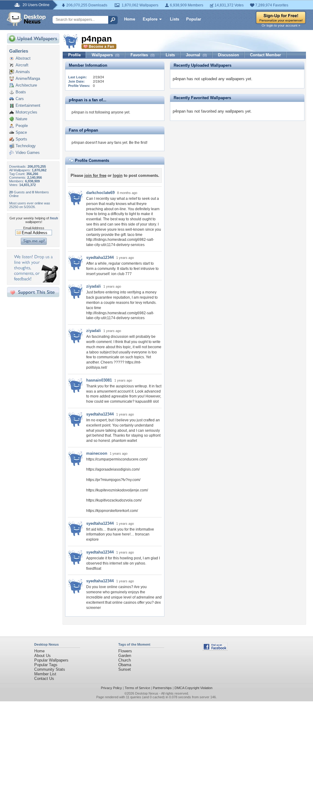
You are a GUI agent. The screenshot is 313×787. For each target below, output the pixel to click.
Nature (21, 119)
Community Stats (49, 669)
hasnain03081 (99, 380)
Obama (124, 664)
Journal (196, 55)
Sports (21, 139)
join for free (95, 175)
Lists (174, 19)
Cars (20, 98)
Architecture (26, 85)
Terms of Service (137, 688)
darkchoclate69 (100, 192)
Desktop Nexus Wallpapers (26, 19)
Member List (45, 674)
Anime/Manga (28, 78)
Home (129, 19)
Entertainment (28, 105)
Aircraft (22, 65)
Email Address (33, 228)
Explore (150, 19)
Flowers (125, 651)
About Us (42, 655)
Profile (74, 55)
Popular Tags (45, 664)
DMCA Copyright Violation (193, 688)
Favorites (143, 55)
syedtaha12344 (100, 257)
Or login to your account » (281, 25)
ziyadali (93, 286)
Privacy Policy (111, 688)
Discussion (228, 55)
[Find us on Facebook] (215, 649)
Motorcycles (26, 112)
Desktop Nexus (146, 693)
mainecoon (96, 453)
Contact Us (44, 678)
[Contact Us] (35, 281)
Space (21, 132)
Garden (124, 655)
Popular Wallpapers (51, 660)
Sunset (124, 669)
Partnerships (162, 688)
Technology (26, 146)
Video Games (28, 152)
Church (124, 660)
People (22, 125)
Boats (21, 92)
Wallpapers (106, 55)
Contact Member (265, 55)
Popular (193, 19)
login (118, 175)
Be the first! (138, 142)
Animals (23, 71)
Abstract (23, 58)
